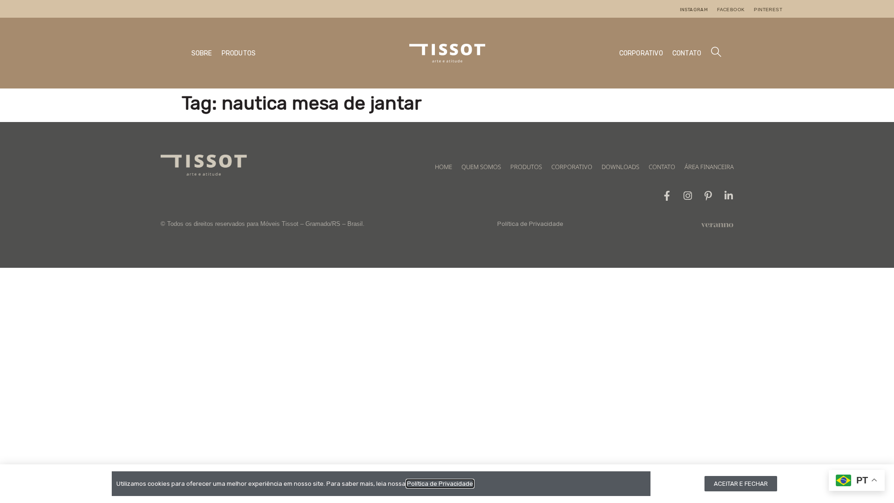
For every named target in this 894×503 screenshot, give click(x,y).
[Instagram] (687, 196)
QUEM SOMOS (481, 167)
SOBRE (201, 53)
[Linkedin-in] (728, 196)
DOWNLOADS (620, 167)
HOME (443, 167)
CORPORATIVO (641, 53)
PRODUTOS (239, 53)
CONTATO (686, 53)
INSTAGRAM (694, 10)
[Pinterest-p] (708, 196)
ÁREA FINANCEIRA (709, 167)
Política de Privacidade (530, 223)
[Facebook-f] (667, 196)
